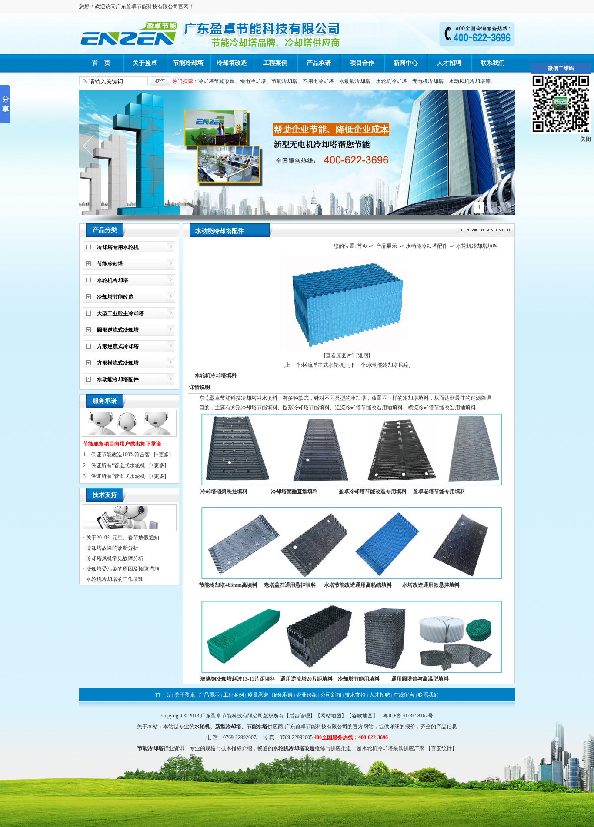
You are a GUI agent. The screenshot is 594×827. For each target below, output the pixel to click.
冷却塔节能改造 (216, 81)
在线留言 (404, 695)
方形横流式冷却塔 (118, 363)
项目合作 (362, 63)
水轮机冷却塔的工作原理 (114, 579)
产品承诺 (319, 63)
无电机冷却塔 (428, 81)
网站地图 (330, 716)
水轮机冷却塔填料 (477, 246)
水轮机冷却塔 (391, 81)
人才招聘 (449, 63)
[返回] (363, 355)
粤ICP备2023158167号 (408, 716)
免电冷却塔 (253, 81)
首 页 (101, 63)
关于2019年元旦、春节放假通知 (122, 538)
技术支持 (355, 695)
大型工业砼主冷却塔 (120, 313)
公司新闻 (330, 695)
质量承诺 (257, 695)
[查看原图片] (339, 355)
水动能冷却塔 (354, 81)
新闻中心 (406, 63)
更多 (164, 455)
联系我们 (493, 63)
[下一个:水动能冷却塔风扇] (379, 365)
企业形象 (306, 695)
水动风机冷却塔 (467, 81)
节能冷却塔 (188, 63)
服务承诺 (282, 695)
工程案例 (275, 63)
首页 (362, 246)
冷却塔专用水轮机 (118, 247)
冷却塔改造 (232, 63)
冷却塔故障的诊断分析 (112, 548)
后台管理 (299, 716)
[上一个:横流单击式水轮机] (315, 365)
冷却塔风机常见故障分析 (114, 558)
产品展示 (386, 246)
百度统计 (441, 748)
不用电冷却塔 (318, 81)
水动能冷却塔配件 (118, 379)
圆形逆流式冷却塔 (118, 330)
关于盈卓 (145, 63)
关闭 (586, 139)
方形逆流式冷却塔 (118, 346)
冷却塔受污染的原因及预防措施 (122, 569)
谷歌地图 (362, 716)
